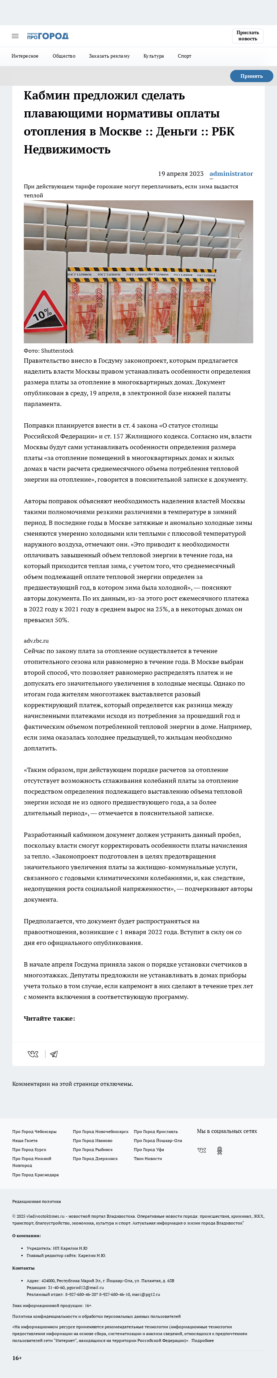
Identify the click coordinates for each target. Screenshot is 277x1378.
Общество (64, 56)
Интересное (25, 56)
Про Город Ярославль (156, 1131)
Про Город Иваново (93, 1140)
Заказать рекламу (109, 56)
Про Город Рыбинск (93, 1149)
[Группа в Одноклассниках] (220, 1150)
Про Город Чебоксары (34, 1131)
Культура (154, 56)
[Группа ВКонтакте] (202, 1150)
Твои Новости (148, 1158)
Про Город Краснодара (35, 1174)
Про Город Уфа (149, 1149)
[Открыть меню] (15, 36)
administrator (231, 173)
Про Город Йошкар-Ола (158, 1140)
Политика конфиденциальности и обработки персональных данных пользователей (96, 1316)
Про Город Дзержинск (95, 1158)
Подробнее (203, 1340)
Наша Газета (25, 1140)
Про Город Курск (29, 1149)
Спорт (184, 56)
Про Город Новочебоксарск (100, 1131)
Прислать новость (248, 36)
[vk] (33, 1054)
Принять (252, 76)
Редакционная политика (36, 1201)
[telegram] (56, 1054)
